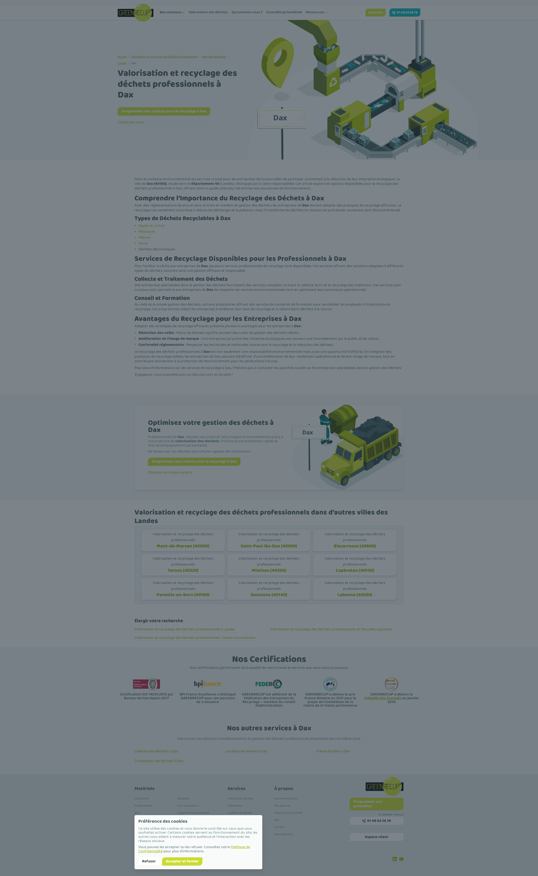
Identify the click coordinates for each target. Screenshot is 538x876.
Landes (122, 63)
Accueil (122, 56)
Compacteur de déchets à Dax (158, 761)
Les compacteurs (188, 805)
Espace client (376, 837)
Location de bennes (240, 812)
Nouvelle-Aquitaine (214, 56)
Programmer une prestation (367, 804)
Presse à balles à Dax (333, 751)
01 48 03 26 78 (407, 12)
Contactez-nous (131, 122)
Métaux (144, 237)
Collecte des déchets (240, 798)
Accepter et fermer (182, 861)
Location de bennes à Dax (246, 751)
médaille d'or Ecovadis (382, 698)
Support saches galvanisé (193, 812)
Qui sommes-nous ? (247, 12)
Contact (279, 827)
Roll (136, 812)
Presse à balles (143, 805)
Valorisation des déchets (208, 12)
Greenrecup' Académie (288, 812)
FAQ (276, 820)
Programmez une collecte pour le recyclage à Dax (163, 111)
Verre (142, 243)
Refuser (149, 861)
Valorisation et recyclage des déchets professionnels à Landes (184, 629)
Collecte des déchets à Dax (156, 751)
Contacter (375, 12)
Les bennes (141, 798)
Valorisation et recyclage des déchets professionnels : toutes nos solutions (194, 638)
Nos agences (282, 805)
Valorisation (235, 805)
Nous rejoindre (283, 834)
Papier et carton (151, 226)
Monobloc (183, 798)
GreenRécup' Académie (284, 12)
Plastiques (146, 232)
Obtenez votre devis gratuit (170, 472)
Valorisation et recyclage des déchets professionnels (164, 56)
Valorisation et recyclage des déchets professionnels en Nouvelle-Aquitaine (331, 629)
